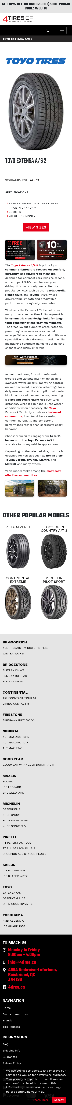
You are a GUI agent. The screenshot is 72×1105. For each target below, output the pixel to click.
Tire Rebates (11, 1026)
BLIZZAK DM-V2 (13, 670)
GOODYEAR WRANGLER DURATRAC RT (29, 764)
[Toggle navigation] (62, 30)
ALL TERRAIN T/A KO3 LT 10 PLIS (25, 648)
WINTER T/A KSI (13, 653)
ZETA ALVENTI (18, 527)
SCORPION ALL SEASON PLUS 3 (24, 854)
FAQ (5, 1044)
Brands (7, 1020)
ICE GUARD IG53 (14, 926)
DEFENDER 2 (11, 809)
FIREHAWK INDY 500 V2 (19, 720)
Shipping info (11, 1050)
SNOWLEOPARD (13, 792)
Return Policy (12, 1063)
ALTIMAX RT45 (12, 748)
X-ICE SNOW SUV (14, 826)
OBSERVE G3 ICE (14, 898)
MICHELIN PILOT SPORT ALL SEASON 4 (54, 581)
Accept (59, 1100)
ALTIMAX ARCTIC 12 (16, 737)
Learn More (41, 1100)
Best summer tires (15, 1014)
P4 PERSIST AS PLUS (17, 842)
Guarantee (10, 1056)
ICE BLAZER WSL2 (15, 870)
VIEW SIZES (36, 227)
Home (7, 1008)
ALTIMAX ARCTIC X (15, 742)
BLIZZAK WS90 (13, 681)
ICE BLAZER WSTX (15, 876)
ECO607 (8, 781)
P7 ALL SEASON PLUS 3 (19, 848)
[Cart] (48, 30)
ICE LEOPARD (12, 787)
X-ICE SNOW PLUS (15, 820)
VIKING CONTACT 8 (16, 703)
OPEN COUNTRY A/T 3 (18, 904)
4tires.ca (16, 987)
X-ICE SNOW (11, 815)
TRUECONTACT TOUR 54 (19, 698)
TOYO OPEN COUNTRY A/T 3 (54, 529)
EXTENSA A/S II (13, 892)
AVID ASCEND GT (14, 920)
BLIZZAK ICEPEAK (15, 676)
